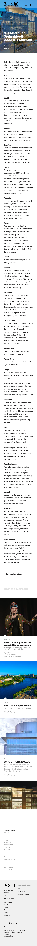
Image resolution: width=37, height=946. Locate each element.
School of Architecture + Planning (13, 932)
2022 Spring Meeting (19, 62)
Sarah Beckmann (10, 831)
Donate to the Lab (8, 936)
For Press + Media (9, 918)
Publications (21, 891)
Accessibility (7, 935)
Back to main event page (14, 574)
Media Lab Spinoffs (10, 654)
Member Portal (8, 915)
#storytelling (7, 656)
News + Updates (8, 890)
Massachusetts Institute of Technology (14, 930)
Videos (6, 912)
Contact (20, 897)
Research (6, 893)
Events (6, 910)
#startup (20, 656)
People (6, 907)
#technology (14, 656)
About (5, 895)
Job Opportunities (23, 894)
